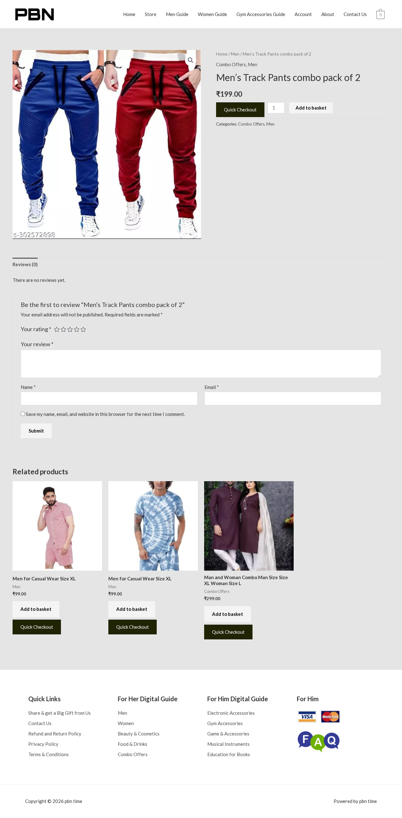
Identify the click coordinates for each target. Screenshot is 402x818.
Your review (37, 344)
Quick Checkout (240, 109)
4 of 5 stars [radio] (76, 329)
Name (28, 387)
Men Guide (177, 14)
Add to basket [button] (36, 609)
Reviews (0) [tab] (25, 264)
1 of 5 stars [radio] (57, 329)
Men (235, 54)
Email (211, 387)
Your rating (36, 329)
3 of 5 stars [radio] (70, 329)
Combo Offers (231, 64)
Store (150, 14)
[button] (190, 60)
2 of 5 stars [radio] (63, 329)
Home (129, 14)
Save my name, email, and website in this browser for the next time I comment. (105, 414)
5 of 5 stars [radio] (83, 329)
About (327, 14)
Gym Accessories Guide (260, 14)
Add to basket (311, 107)
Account (303, 14)
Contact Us (355, 14)
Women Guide (212, 14)
